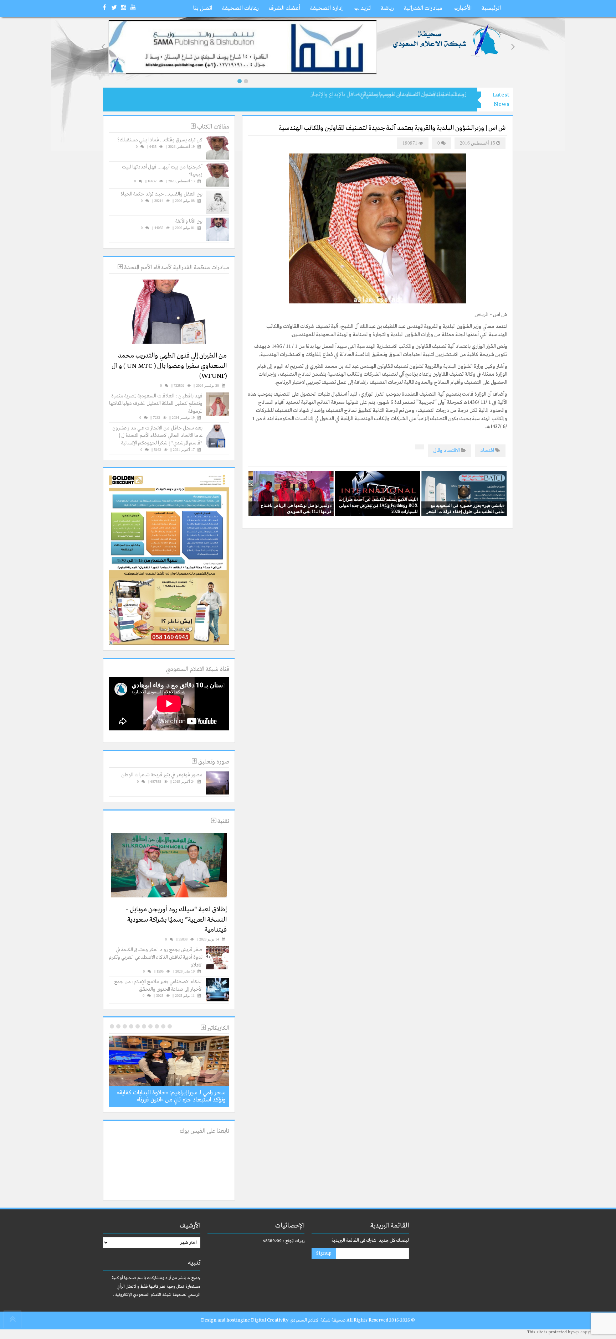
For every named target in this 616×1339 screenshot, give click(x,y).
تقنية (222, 821)
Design (208, 1320)
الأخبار (465, 8)
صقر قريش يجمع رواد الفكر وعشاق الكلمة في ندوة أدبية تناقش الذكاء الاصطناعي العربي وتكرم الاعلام (155, 957)
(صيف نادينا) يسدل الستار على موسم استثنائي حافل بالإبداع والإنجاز (389, 94)
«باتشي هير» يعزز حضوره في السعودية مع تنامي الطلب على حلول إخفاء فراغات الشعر (465, 508)
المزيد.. (364, 8)
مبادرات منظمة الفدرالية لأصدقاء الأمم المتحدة (176, 267)
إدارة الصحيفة (326, 8)
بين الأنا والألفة (188, 221)
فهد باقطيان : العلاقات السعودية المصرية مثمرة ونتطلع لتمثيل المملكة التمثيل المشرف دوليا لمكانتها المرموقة (155, 404)
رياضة (387, 8)
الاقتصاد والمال (446, 450)
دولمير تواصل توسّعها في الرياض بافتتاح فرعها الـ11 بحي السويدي (296, 508)
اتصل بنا (202, 8)
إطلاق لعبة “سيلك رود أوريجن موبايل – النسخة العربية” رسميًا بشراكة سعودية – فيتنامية (175, 919)
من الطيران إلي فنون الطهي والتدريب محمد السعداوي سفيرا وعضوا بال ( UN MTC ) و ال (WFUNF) (169, 365)
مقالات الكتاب (212, 127)
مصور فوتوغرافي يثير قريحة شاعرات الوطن (161, 775)
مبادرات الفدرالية (423, 8)
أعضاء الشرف (284, 8)
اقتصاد (487, 450)
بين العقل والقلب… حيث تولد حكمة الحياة (161, 194)
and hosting (230, 1320)
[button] (239, 81)
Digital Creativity (269, 1320)
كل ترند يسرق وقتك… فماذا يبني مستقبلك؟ (159, 140)
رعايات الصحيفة (240, 8)
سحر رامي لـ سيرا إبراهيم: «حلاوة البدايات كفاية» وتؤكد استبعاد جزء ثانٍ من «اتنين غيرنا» (171, 1096)
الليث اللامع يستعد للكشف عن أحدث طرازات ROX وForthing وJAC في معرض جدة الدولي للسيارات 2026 (378, 505)
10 (112, 1026)
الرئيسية (491, 8)
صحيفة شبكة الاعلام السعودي (316, 1320)
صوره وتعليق (213, 762)
